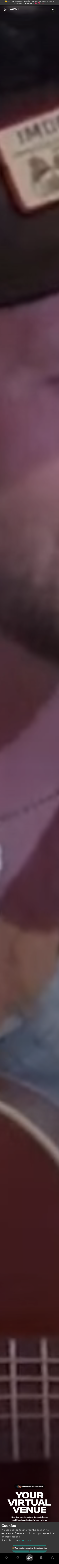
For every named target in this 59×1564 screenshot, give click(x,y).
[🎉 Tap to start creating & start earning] (29, 1558)
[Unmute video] (53, 10)
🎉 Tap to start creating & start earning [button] (29, 1548)
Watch (14, 9)
